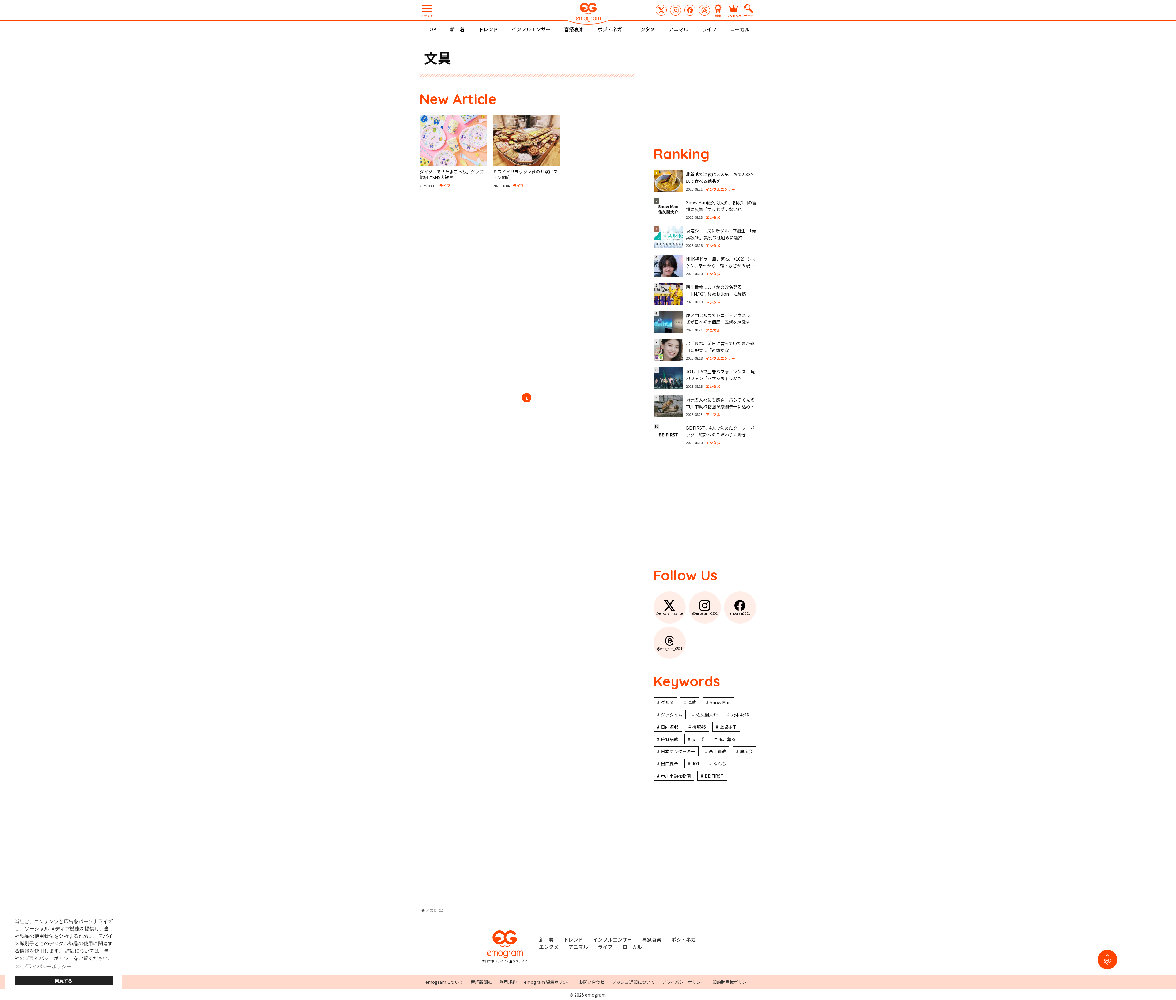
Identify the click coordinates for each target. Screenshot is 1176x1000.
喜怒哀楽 (574, 29)
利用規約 (508, 982)
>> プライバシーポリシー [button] (43, 966)
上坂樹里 (728, 727)
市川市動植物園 (676, 776)
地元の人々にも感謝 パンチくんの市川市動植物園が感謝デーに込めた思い (720, 407)
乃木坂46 (740, 714)
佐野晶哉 (669, 739)
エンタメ (645, 29)
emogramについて (444, 982)
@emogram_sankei (661, 10)
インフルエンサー (531, 29)
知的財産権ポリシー (731, 982)
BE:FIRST (714, 776)
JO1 (695, 763)
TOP (431, 29)
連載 (692, 702)
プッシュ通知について (633, 982)
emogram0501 (689, 10)
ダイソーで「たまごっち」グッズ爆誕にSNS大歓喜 (452, 174)
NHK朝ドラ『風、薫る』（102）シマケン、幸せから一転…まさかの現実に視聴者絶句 (721, 266)
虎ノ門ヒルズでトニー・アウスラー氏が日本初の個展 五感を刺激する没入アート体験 (720, 322)
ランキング (733, 15)
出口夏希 (669, 763)
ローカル (740, 29)
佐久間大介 (707, 714)
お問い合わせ (592, 982)
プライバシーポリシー (683, 982)
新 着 (457, 29)
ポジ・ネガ (609, 29)
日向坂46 (670, 727)
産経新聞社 (481, 982)
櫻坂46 (699, 727)
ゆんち (719, 763)
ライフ (709, 29)
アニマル (678, 29)
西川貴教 (717, 751)
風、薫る (727, 739)
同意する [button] (63, 980)
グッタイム (671, 714)
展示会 (746, 751)
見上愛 (698, 739)
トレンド (488, 29)
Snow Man (720, 702)
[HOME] (423, 910)
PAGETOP (1107, 962)
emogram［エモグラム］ (588, 13)
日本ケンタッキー (678, 751)
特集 (718, 15)
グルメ (667, 702)
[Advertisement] (478, 291)
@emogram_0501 (675, 10)
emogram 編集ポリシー (547, 982)
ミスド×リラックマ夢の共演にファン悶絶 (525, 174)
